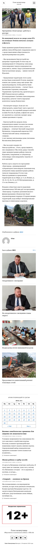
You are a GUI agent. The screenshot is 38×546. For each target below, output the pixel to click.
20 (24, 417)
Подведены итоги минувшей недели (17, 348)
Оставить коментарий (10, 455)
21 (29, 417)
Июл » (29, 426)
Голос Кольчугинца (10, 543)
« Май (9, 426)
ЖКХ (21, 232)
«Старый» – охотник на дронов (15, 479)
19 (19, 417)
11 (14, 413)
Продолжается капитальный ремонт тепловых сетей (17, 381)
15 (33, 413)
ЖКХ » (34, 250)
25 (14, 420)
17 (9, 417)
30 (4, 423)
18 (14, 417)
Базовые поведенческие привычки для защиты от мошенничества (18, 432)
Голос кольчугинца (19, 2)
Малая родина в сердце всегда (14, 460)
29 (33, 420)
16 (4, 417)
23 (4, 420)
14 (29, 413)
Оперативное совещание (12, 280)
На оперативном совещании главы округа (16, 314)
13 (24, 413)
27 (24, 420)
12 (19, 413)
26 (19, 420)
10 (9, 413)
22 (33, 417)
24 (9, 420)
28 (29, 420)
